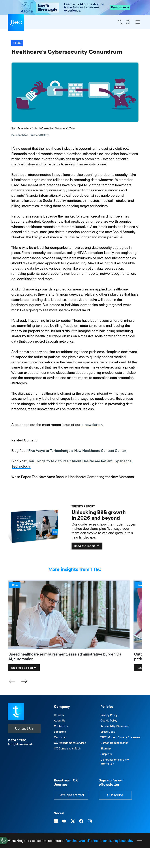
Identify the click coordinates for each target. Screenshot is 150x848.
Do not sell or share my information (114, 762)
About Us (59, 720)
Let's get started (71, 795)
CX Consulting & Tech (67, 748)
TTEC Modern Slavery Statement (120, 737)
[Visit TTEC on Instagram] (90, 821)
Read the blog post (22, 667)
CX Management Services (70, 743)
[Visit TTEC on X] (73, 821)
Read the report (85, 546)
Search (120, 22)
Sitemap (105, 748)
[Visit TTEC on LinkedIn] (56, 821)
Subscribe (115, 795)
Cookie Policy (108, 720)
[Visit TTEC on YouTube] (64, 821)
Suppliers (106, 754)
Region (128, 22)
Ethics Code (107, 731)
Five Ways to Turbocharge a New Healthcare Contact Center (77, 450)
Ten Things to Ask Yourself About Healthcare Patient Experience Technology (72, 464)
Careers (59, 715)
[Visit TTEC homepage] (16, 711)
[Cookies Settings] (4, 840)
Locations (60, 731)
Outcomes (60, 737)
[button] (23, 681)
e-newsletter (92, 424)
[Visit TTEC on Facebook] (81, 821)
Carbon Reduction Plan (114, 743)
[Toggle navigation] (137, 22)
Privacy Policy (108, 715)
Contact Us (24, 728)
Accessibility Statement (114, 726)
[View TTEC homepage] (16, 22)
